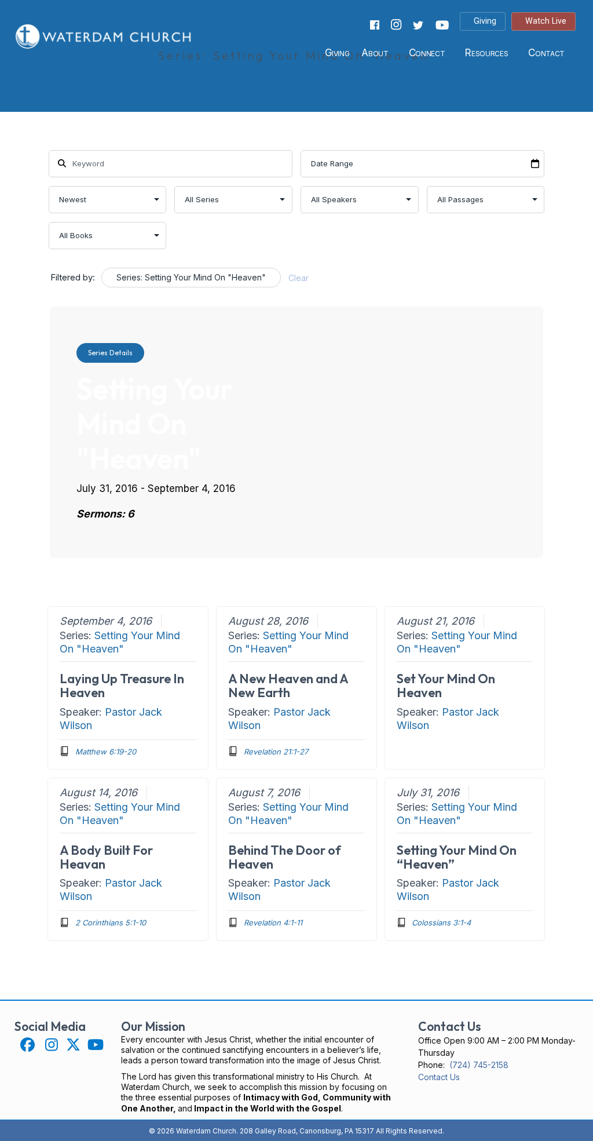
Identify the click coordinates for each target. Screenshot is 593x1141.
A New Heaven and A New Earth (288, 685)
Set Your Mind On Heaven (446, 685)
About (374, 53)
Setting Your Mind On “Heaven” (457, 857)
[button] (27, 1044)
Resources (486, 53)
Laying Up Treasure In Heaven (122, 685)
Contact (546, 53)
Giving (337, 53)
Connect (427, 53)
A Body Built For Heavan (106, 857)
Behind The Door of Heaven (284, 857)
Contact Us (439, 1077)
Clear (298, 278)
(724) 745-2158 (478, 1065)
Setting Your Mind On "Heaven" (120, 642)
